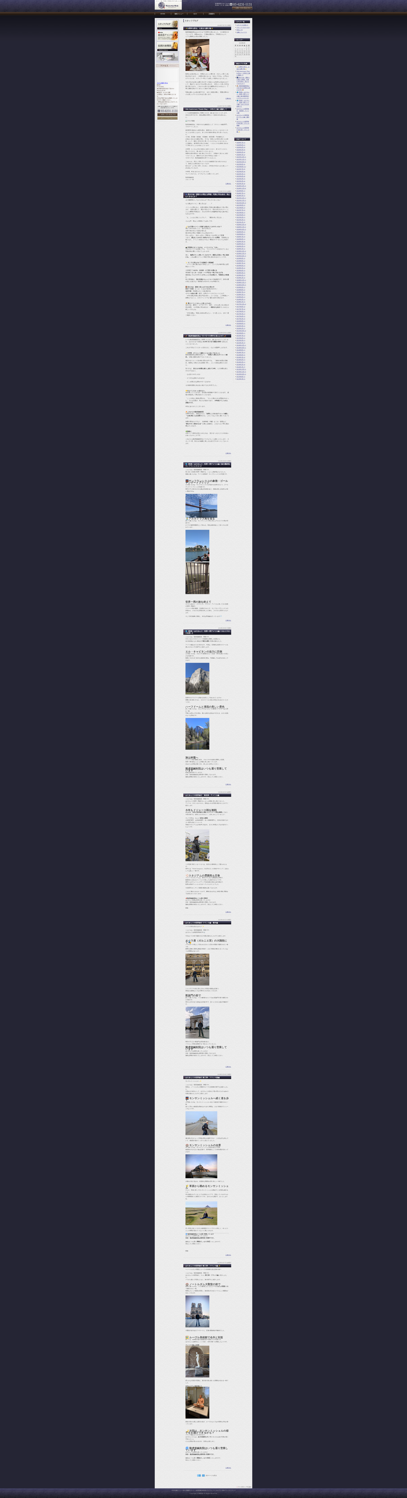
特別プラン (225, 1490)
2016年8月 (240, 323)
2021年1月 (240, 222)
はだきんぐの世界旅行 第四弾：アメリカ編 (243, 110)
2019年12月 (240, 251)
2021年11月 (240, 200)
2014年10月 (240, 348)
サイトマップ (231, 1490)
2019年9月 (240, 258)
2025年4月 (240, 176)
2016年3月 (240, 326)
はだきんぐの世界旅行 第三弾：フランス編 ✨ (243, 129)
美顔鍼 (199, 1490)
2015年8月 (240, 333)
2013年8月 (240, 376)
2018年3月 (240, 299)
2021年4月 (240, 215)
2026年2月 (240, 152)
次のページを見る (211, 1475)
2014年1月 (240, 367)
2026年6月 (240, 145)
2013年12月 (240, 369)
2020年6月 (240, 239)
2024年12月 (240, 186)
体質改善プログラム (207, 1490)
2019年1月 (240, 278)
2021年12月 (240, 198)
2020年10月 (240, 229)
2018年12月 (240, 280)
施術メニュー (178, 1490)
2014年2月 (240, 364)
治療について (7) (242, 32)
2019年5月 (240, 268)
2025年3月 (240, 179)
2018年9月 (240, 287)
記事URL (228, 98)
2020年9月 (240, 232)
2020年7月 (240, 236)
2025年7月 (240, 169)
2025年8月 (240, 166)
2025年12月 (240, 157)
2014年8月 (240, 350)
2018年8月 (240, 290)
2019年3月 (240, 273)
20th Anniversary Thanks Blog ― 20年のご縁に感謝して (243, 73)
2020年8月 (240, 234)
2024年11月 (240, 188)
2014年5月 (240, 357)
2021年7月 (240, 210)
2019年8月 (240, 261)
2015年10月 (240, 331)
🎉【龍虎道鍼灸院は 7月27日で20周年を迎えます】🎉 (243, 88)
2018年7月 (240, 292)
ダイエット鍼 (193, 1490)
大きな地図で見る (162, 83)
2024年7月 (240, 193)
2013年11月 (240, 372)
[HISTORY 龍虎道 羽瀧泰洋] (167, 60)
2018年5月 (240, 294)
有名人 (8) (240, 30)
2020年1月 (240, 249)
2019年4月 (240, 270)
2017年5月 (240, 314)
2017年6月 (240, 311)
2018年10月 (240, 285)
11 (203, 1475)
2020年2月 (240, 246)
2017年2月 (240, 319)
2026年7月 (240, 142)
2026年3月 (240, 150)
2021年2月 (240, 220)
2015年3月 (240, 340)
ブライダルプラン (217, 1490)
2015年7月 (240, 335)
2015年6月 (240, 338)
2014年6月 (240, 355)
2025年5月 (240, 174)
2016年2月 (240, 328)
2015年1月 (240, 343)
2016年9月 (240, 321)
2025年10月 (240, 162)
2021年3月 (240, 217)
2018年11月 (240, 282)
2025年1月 (240, 183)
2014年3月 (240, 362)
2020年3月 (240, 244)
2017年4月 (240, 316)
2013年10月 (240, 374)
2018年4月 (240, 297)
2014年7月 (240, 352)
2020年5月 (240, 241)
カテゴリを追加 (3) (242, 25)
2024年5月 (240, 195)
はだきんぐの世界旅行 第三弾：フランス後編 (243, 123)
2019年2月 (240, 275)
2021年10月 (240, 203)
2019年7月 (240, 263)
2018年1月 (240, 302)
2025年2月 (240, 181)
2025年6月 (240, 171)
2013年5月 (240, 379)
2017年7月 (240, 309)
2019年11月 (240, 253)
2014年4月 (240, 360)
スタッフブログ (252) (243, 27)
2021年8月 (240, 208)
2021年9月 (240, 205)
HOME (173, 1490)
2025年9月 (240, 164)
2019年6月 (240, 265)
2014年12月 (240, 345)
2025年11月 (240, 159)
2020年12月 (240, 224)
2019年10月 (240, 256)
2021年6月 (240, 212)
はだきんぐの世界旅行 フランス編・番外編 (243, 117)
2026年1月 (240, 154)
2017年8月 (240, 306)
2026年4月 (240, 147)
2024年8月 (240, 191)
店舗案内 (187, 1490)
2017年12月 (240, 304)
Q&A (184, 1490)
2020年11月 (240, 227)
